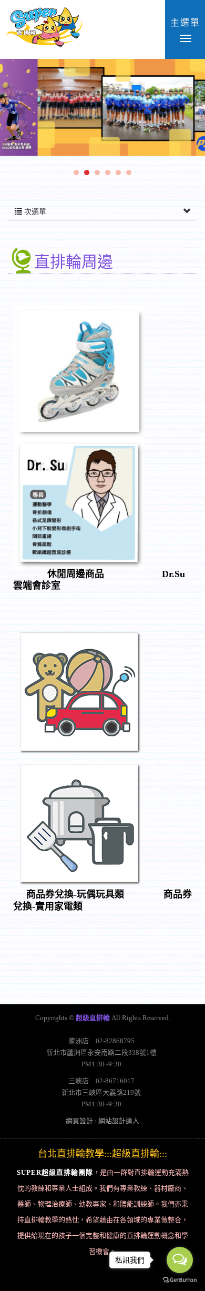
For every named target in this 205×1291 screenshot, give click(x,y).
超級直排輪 (44, 29)
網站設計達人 (118, 1121)
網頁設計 (79, 1121)
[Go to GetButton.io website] (180, 1280)
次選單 (34, 212)
